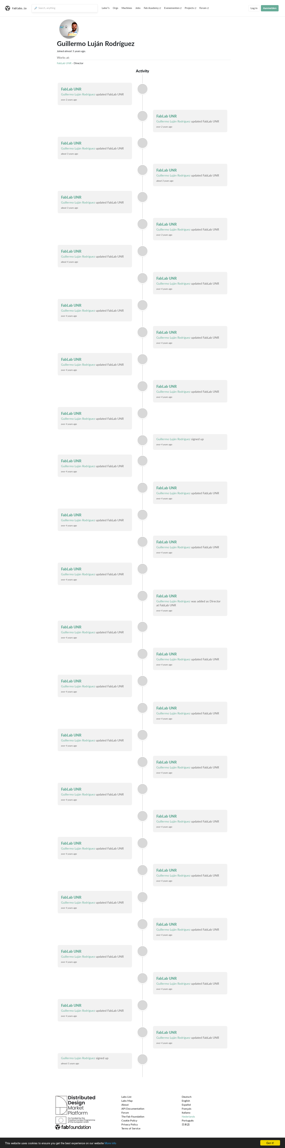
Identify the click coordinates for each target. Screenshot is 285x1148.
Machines (127, 8)
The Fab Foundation (132, 1116)
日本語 (186, 1124)
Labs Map (127, 1101)
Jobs (138, 8)
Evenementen (171, 8)
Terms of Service (130, 1128)
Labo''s (106, 8)
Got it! (270, 1143)
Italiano (186, 1112)
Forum (202, 8)
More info (110, 1143)
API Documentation (132, 1108)
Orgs (115, 8)
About (125, 1105)
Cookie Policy (129, 1120)
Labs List (126, 1097)
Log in (254, 8)
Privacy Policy (129, 1124)
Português (188, 1120)
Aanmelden (269, 8)
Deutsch (186, 1097)
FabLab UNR (64, 63)
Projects (189, 8)
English (186, 1101)
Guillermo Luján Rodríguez (78, 94)
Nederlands (188, 1116)
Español (186, 1105)
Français (186, 1108)
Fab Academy (151, 8)
